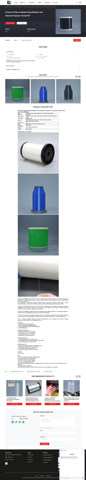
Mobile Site (42, 475)
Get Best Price (10, 23)
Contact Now (45, 443)
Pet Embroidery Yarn (48, 371)
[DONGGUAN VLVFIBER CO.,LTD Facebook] (6, 463)
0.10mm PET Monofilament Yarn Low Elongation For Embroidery (14, 399)
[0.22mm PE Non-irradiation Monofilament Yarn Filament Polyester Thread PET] (68, 21)
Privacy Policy (48, 475)
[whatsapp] (16, 422)
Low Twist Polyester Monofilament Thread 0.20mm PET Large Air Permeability (33, 399)
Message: (42, 415)
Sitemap (36, 475)
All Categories (45, 462)
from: (41, 430)
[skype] (23, 422)
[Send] (83, 478)
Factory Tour (30, 457)
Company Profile (30, 454)
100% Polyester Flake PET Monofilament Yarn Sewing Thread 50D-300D (52, 399)
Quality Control (30, 459)
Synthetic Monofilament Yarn (48, 457)
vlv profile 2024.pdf (23, 112)
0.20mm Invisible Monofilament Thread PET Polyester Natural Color (70, 399)
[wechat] (20, 422)
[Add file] (61, 478)
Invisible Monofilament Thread (17, 371)
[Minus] (83, 450)
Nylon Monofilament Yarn (47, 454)
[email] (13, 422)
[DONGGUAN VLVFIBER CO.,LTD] (9, 2)
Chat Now (22, 23)
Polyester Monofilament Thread (33, 371)
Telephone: (42, 436)
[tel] (27, 422)
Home (6, 6)
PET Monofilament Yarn (18, 6)
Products (11, 6)
